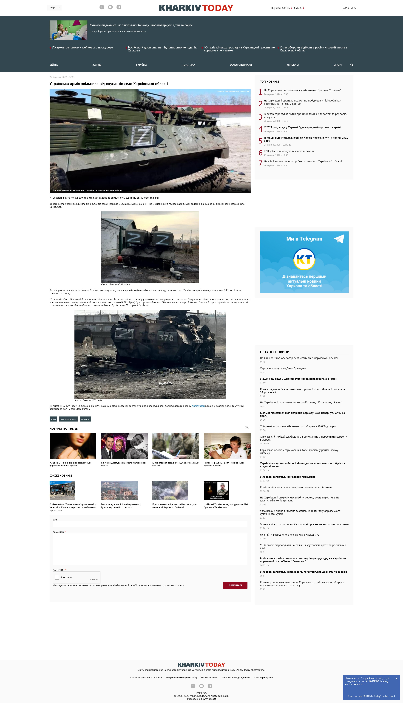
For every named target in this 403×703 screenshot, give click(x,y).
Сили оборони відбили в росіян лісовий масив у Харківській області (314, 48)
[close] (396, 678)
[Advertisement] (304, 205)
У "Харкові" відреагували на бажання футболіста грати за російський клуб (303, 546)
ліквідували (198, 405)
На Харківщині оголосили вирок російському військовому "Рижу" (301, 402)
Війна (54, 64)
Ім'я (55, 519)
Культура (293, 64)
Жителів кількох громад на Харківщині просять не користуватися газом (239, 48)
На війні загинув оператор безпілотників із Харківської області (303, 161)
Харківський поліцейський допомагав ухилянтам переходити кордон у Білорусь (303, 438)
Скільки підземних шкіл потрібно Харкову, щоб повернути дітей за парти (141, 25)
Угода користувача (263, 677)
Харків (96, 64)
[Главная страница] (201, 665)
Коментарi (235, 585)
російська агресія (68, 419)
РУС (204, 692)
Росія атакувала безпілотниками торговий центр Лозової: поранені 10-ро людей (302, 390)
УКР (198, 692)
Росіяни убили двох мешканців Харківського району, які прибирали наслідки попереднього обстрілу (302, 583)
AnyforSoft (209, 698)
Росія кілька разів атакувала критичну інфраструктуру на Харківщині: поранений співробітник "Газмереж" (304, 560)
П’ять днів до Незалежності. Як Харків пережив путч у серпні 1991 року (306, 139)
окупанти (85, 419)
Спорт (338, 64)
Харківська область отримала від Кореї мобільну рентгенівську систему (299, 451)
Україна (141, 64)
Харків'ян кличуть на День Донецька (283, 368)
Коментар (58, 531)
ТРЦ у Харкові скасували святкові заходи (289, 151)
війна (53, 419)
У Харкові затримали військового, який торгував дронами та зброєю (303, 571)
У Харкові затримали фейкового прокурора (82, 47)
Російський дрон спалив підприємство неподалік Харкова (162, 48)
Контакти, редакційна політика (146, 677)
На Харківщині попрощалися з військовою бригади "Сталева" (302, 90)
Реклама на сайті (209, 677)
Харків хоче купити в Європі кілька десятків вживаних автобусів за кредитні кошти (302, 464)
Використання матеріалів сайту (181, 677)
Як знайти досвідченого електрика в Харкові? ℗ (290, 534)
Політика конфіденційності (236, 677)
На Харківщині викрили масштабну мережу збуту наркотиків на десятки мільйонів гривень (299, 499)
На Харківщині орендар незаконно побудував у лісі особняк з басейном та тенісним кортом (302, 102)
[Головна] (196, 8)
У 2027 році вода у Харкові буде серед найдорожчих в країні (302, 127)
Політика (188, 64)
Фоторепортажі (241, 64)
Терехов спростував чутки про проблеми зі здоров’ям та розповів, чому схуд (305, 115)
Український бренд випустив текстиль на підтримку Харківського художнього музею (300, 512)
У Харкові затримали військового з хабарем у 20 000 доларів (298, 426)
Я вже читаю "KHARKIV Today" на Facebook (371, 696)
